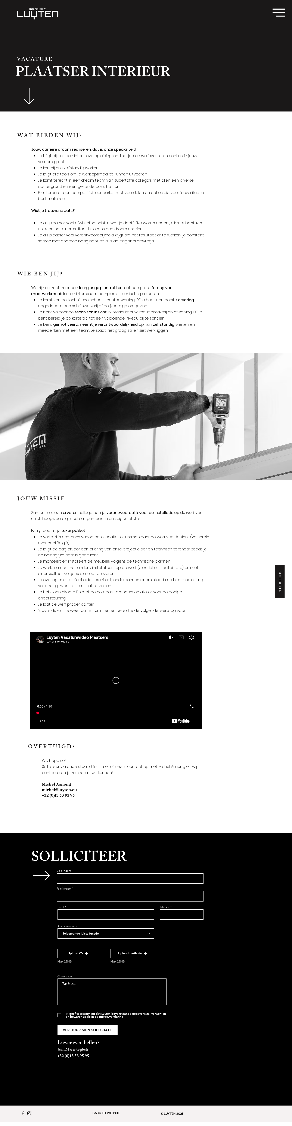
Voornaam (64, 871)
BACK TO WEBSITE (106, 1113)
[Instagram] (29, 1113)
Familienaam (64, 888)
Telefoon (164, 907)
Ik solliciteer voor (67, 926)
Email (61, 907)
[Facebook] (23, 1113)
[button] (279, 13)
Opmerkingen (65, 976)
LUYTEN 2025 (174, 1114)
